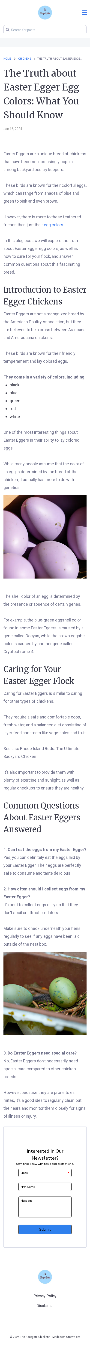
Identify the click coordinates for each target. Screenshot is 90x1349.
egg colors (53, 224)
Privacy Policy (45, 1296)
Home (7, 58)
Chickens (25, 58)
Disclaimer (45, 1306)
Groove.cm (73, 1337)
